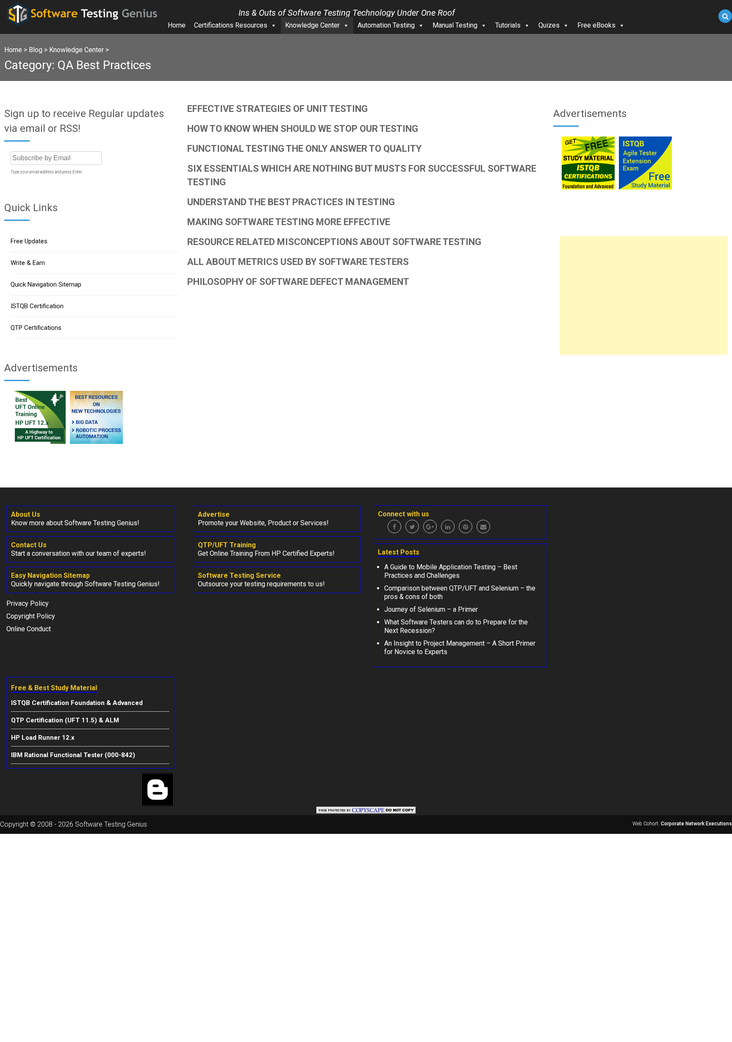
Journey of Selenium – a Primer (431, 609)
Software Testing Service (239, 575)
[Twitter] (412, 526)
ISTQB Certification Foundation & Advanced (77, 703)
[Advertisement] (644, 295)
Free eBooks (596, 25)
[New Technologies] (96, 441)
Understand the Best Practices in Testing (291, 202)
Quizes (549, 25)
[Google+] (430, 526)
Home (177, 25)
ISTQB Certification (37, 306)
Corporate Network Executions (696, 824)
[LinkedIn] (448, 526)
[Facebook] (394, 526)
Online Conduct (28, 629)
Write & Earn (28, 263)
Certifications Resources (230, 25)
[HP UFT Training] (39, 441)
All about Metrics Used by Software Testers (298, 261)
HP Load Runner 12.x (43, 737)
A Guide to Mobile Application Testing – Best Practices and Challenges (450, 571)
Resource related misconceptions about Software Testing (334, 242)
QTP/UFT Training (227, 545)
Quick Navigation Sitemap (46, 284)
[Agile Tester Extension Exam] (645, 187)
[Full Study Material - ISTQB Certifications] (588, 187)
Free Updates (29, 241)
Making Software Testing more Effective (288, 222)
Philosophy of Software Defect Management (298, 281)
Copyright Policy (30, 616)
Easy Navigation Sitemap (50, 575)
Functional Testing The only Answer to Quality (304, 148)
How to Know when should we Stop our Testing (302, 128)
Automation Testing (386, 25)
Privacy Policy (27, 603)
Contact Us (29, 545)
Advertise (214, 514)
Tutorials (508, 25)
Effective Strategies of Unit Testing (277, 108)
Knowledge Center (312, 25)
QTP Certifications (36, 328)
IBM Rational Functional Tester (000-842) (73, 755)
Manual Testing (455, 25)
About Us (25, 514)
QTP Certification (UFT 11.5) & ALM (65, 720)
